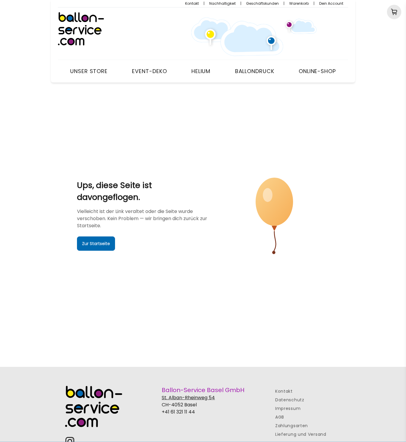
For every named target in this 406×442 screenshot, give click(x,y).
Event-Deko (149, 71)
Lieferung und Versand (300, 434)
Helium (200, 71)
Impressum (287, 408)
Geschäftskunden (262, 3)
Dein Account (331, 3)
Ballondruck (254, 71)
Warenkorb (299, 3)
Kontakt (192, 3)
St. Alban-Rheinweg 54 (188, 397)
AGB (279, 417)
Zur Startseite (96, 244)
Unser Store (89, 71)
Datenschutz (289, 400)
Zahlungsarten (291, 426)
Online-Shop (317, 71)
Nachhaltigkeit (222, 3)
